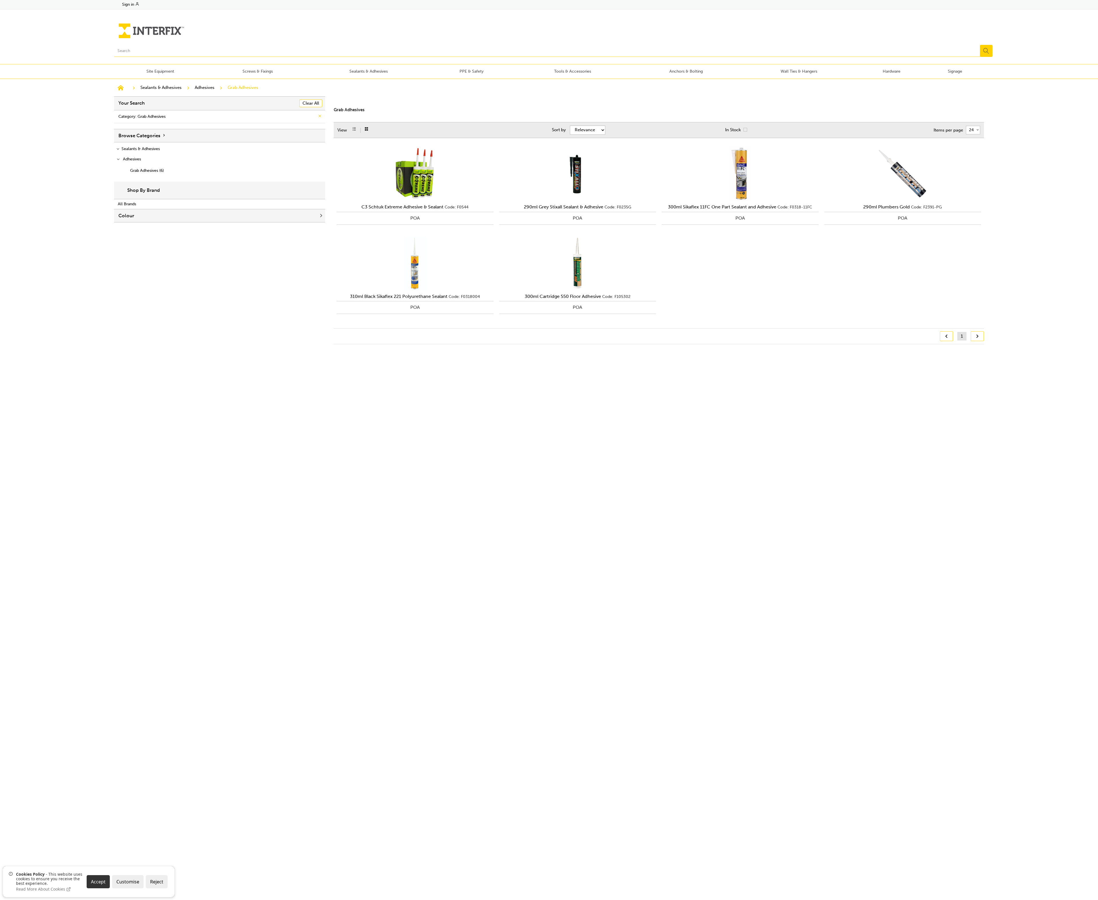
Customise (127, 882)
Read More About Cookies (41, 889)
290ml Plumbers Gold (886, 207)
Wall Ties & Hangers (799, 71)
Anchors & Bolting (686, 71)
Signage (955, 71)
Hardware (891, 71)
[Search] (986, 51)
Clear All (311, 103)
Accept (98, 882)
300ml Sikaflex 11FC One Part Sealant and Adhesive (722, 207)
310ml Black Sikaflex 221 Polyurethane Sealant (398, 296)
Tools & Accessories (572, 71)
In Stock (733, 129)
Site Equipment (160, 71)
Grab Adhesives (243, 87)
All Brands (127, 204)
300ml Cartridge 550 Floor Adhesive (563, 296)
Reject (156, 882)
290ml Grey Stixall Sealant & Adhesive (563, 207)
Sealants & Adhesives (368, 71)
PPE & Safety (472, 71)
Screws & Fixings (257, 71)
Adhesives (204, 87)
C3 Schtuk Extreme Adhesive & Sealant (402, 207)
